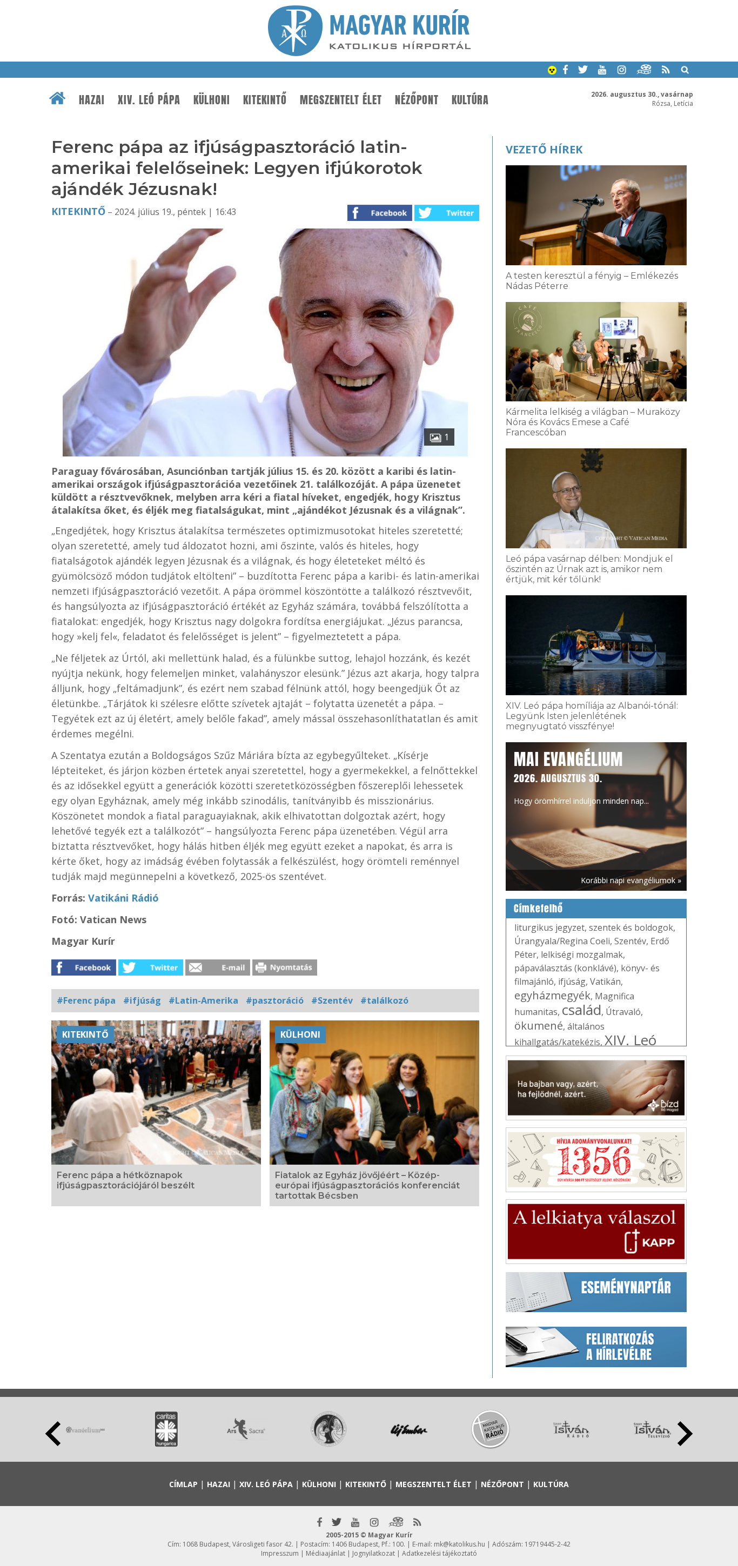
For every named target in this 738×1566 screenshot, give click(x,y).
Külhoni (211, 100)
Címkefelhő (538, 909)
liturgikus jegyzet (549, 927)
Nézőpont (417, 100)
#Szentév (332, 1000)
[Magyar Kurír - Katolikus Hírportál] (369, 53)
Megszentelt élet (341, 100)
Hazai (92, 100)
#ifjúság (142, 1000)
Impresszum (280, 1553)
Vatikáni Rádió (123, 897)
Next (685, 1434)
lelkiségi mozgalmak (582, 954)
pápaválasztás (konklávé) (565, 968)
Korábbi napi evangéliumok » (631, 880)
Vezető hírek (544, 149)
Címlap (183, 1484)
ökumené (538, 1025)
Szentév (630, 941)
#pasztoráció (275, 1000)
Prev (53, 1434)
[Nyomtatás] (284, 972)
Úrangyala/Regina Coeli (562, 941)
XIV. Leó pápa (149, 100)
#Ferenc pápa (86, 1000)
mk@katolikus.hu (459, 1544)
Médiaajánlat (325, 1553)
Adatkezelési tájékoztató (439, 1553)
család (581, 1009)
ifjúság (572, 981)
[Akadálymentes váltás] (552, 71)
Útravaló (623, 1012)
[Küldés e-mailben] (217, 972)
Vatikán (605, 981)
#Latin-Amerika (203, 1000)
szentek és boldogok (631, 927)
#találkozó (384, 1000)
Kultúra (470, 100)
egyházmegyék (552, 995)
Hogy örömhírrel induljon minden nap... (581, 777)
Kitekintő (265, 100)
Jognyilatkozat (373, 1553)
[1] (265, 453)
